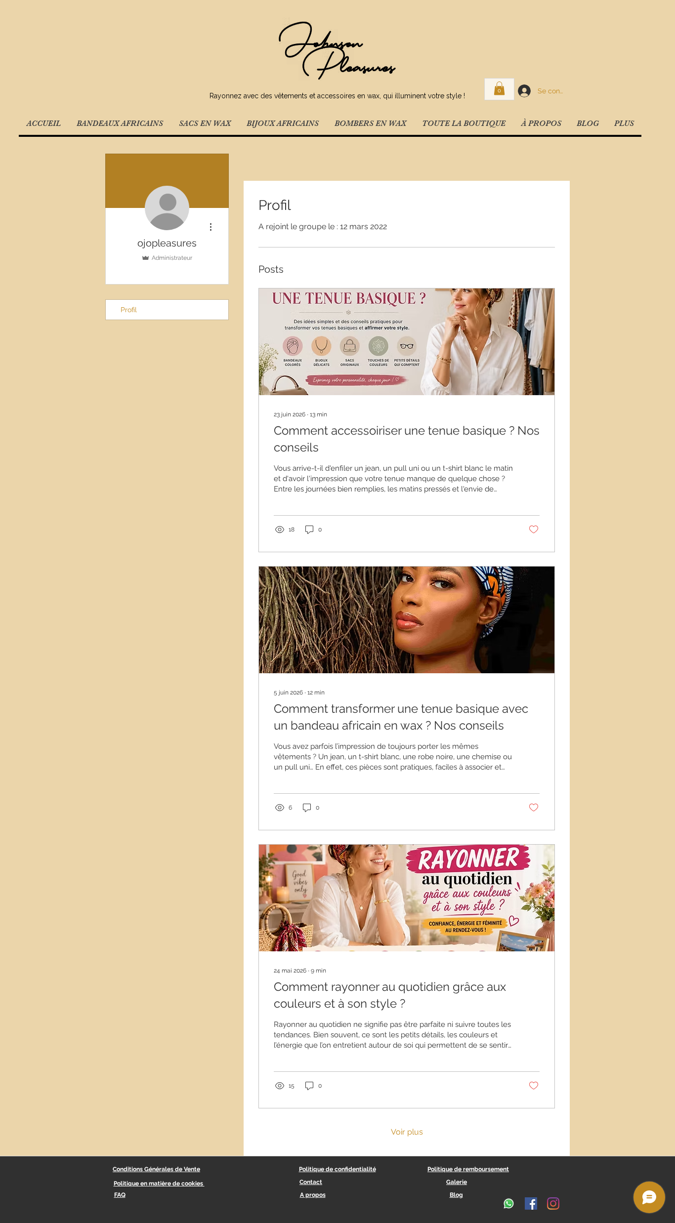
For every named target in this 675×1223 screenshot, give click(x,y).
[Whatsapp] (509, 1203)
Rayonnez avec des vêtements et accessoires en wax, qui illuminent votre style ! (337, 96)
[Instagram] (553, 1203)
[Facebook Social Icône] (531, 1203)
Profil (129, 310)
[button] (499, 88)
